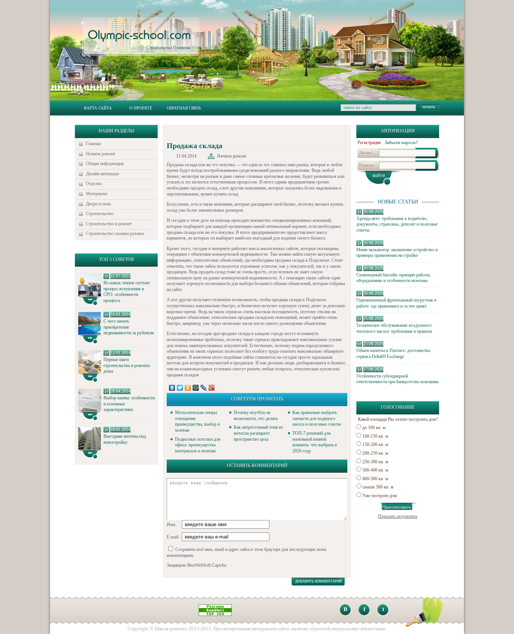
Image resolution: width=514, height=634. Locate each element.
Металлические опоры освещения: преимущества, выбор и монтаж (197, 421)
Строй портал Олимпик (139, 39)
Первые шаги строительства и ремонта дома (126, 365)
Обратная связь (184, 108)
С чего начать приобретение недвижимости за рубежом (128, 327)
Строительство (100, 213)
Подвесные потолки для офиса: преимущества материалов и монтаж (198, 445)
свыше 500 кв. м (378, 487)
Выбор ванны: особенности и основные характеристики (129, 403)
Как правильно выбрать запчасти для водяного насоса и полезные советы (316, 418)
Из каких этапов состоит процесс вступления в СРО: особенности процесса (126, 291)
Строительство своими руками (115, 233)
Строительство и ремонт (109, 223)
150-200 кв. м (375, 444)
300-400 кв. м (375, 470)
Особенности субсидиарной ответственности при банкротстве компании (397, 379)
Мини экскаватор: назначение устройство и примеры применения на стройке (397, 252)
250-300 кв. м (375, 461)
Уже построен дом (379, 495)
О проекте (140, 108)
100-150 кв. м (375, 436)
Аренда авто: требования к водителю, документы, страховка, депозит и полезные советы (397, 224)
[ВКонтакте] (172, 388)
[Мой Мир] (196, 388)
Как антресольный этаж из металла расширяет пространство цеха (258, 433)
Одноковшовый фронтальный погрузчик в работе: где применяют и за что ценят (396, 303)
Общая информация (105, 163)
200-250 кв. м (375, 453)
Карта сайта (98, 108)
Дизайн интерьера (102, 173)
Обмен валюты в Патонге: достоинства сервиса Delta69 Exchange (393, 353)
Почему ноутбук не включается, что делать (256, 415)
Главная (93, 143)
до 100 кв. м (374, 427)
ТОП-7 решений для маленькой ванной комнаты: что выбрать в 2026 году (314, 442)
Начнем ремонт (100, 153)
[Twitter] (180, 388)
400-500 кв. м (375, 478)
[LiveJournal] (204, 388)
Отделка (94, 183)
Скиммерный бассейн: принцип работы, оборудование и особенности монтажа (393, 278)
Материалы (96, 193)
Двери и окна (98, 203)
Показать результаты (397, 516)
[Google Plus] (212, 388)
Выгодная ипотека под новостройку (124, 439)
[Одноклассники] (188, 388)
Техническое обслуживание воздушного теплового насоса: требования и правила (394, 328)
